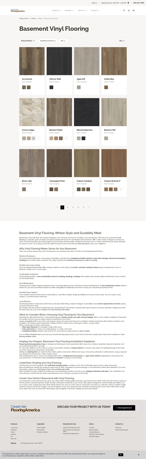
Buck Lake (27, 181)
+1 (38, 138)
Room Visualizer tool (32, 334)
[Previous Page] (57, 207)
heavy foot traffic (40, 267)
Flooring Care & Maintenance (71, 433)
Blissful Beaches (84, 130)
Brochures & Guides (42, 432)
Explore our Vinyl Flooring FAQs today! (56, 309)
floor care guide (58, 287)
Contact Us (95, 10)
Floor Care (13, 438)
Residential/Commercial (47, 40)
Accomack (27, 79)
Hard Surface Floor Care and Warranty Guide (53, 369)
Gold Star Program (94, 436)
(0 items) (133, 10)
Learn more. (39, 456)
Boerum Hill (109, 130)
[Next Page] (89, 207)
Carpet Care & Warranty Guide (71, 427)
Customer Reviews (94, 432)
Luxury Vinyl (14, 427)
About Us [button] (81, 10)
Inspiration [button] (68, 10)
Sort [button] (120, 41)
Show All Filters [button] (26, 41)
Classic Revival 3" (112, 181)
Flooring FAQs (40, 430)
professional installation (55, 358)
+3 (120, 189)
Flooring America (23, 18)
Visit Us (94, 3)
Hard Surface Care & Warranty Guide (71, 430)
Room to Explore (93, 430)
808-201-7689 (138, 3)
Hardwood (14, 430)
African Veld (55, 79)
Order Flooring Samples (121, 430)
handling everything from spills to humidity (81, 260)
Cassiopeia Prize (57, 181)
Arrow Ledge (28, 130)
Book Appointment (125, 408)
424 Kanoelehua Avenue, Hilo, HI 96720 (31, 443)
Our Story (91, 427)
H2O (62, 40)
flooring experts (83, 244)
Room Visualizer (41, 427)
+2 (65, 138)
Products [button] (55, 10)
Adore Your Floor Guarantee (96, 434)
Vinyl (40, 18)
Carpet (13, 432)
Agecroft (81, 79)
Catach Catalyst (84, 181)
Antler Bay (109, 79)
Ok (121, 454)
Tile (12, 436)
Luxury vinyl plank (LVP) (27, 321)
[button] (124, 10)
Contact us (79, 388)
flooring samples (25, 336)
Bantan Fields (55, 130)
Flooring (33, 18)
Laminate (13, 434)
